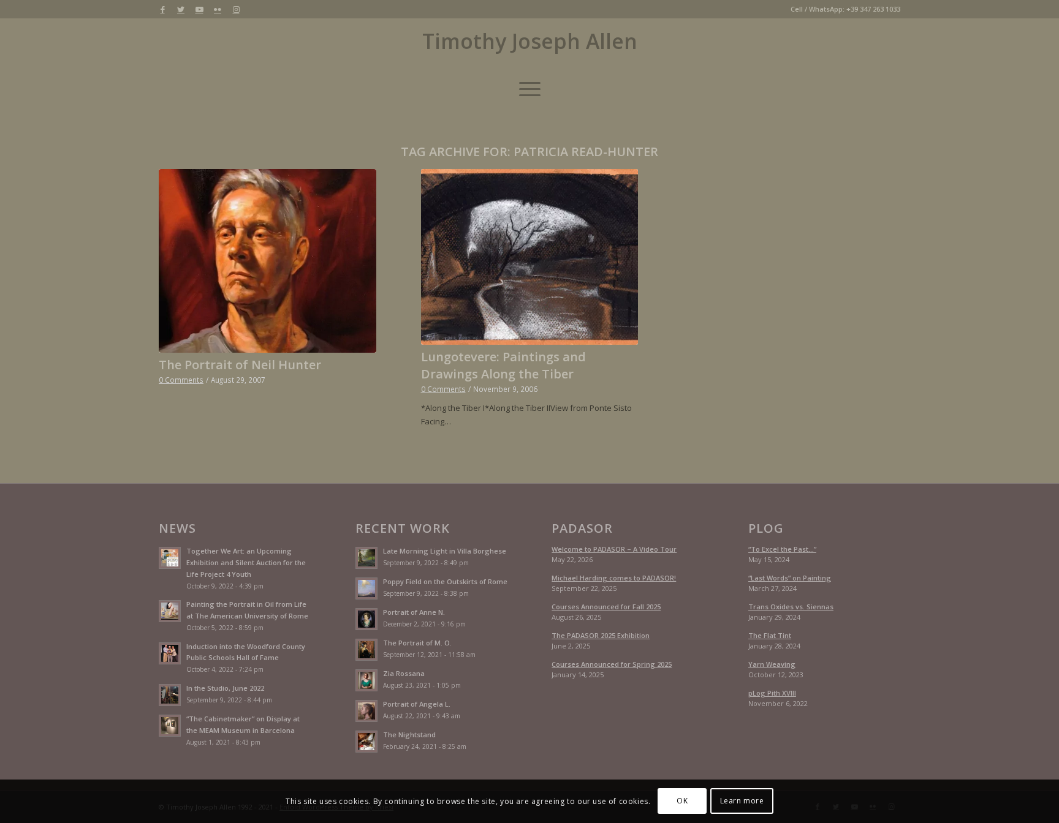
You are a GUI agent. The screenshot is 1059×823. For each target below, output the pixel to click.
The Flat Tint (769, 635)
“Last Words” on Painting (789, 577)
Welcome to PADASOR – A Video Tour (614, 549)
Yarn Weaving (771, 664)
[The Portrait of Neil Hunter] (267, 261)
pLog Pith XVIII (772, 692)
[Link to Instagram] (236, 9)
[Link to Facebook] (162, 9)
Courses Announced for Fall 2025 (606, 606)
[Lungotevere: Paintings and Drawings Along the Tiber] (530, 257)
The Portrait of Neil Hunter (240, 364)
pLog (766, 528)
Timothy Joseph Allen (529, 41)
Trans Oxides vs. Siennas (790, 606)
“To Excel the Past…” (782, 549)
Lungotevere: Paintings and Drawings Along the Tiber (503, 365)
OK (682, 801)
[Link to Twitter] (181, 9)
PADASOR (582, 528)
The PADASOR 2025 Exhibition (601, 635)
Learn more (742, 801)
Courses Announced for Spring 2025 (612, 664)
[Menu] (529, 88)
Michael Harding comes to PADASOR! (614, 577)
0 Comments (181, 380)
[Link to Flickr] (217, 9)
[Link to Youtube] (199, 9)
